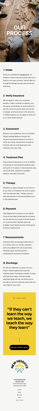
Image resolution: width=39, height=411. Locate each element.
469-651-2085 (19, 381)
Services (19, 395)
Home (19, 389)
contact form (24, 74)
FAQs (19, 397)
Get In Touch (19, 400)
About (19, 392)
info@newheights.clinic (20, 379)
